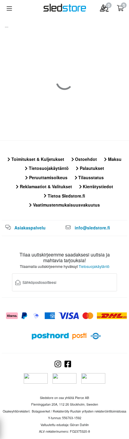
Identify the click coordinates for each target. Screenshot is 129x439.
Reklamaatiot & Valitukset (45, 186)
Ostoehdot (85, 159)
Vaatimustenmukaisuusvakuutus (66, 205)
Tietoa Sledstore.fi (65, 196)
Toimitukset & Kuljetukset (37, 159)
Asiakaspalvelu (30, 228)
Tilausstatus (90, 177)
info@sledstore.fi (92, 228)
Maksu (114, 159)
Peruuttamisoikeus (48, 177)
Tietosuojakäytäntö (48, 168)
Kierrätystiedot (97, 186)
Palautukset (91, 168)
